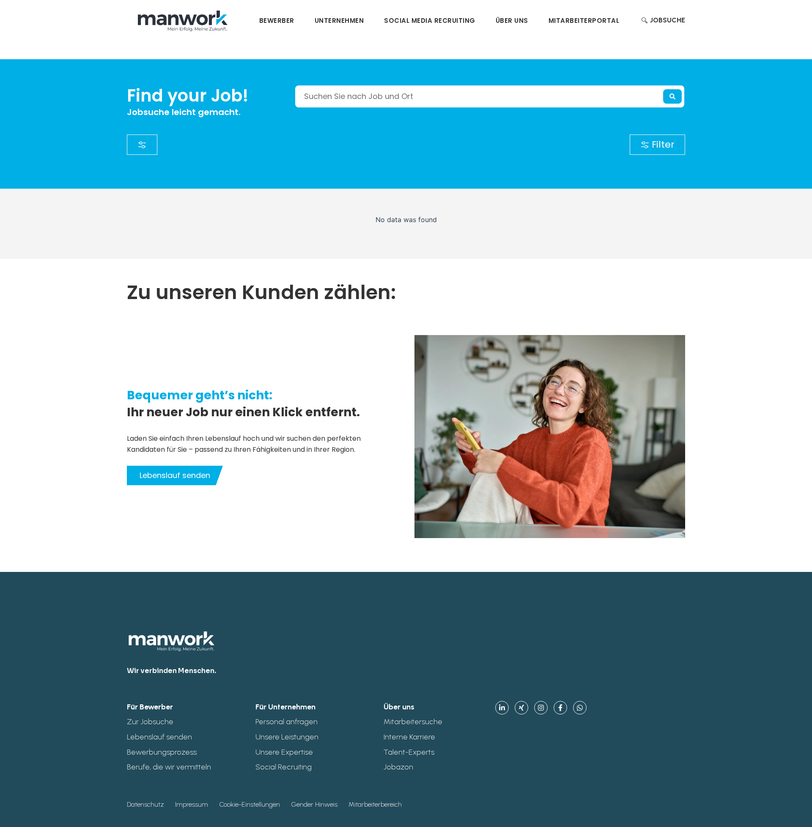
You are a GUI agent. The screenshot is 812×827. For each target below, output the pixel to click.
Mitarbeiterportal (584, 20)
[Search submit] (672, 96)
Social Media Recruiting (429, 20)
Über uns (512, 20)
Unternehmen (339, 20)
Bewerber (276, 20)
